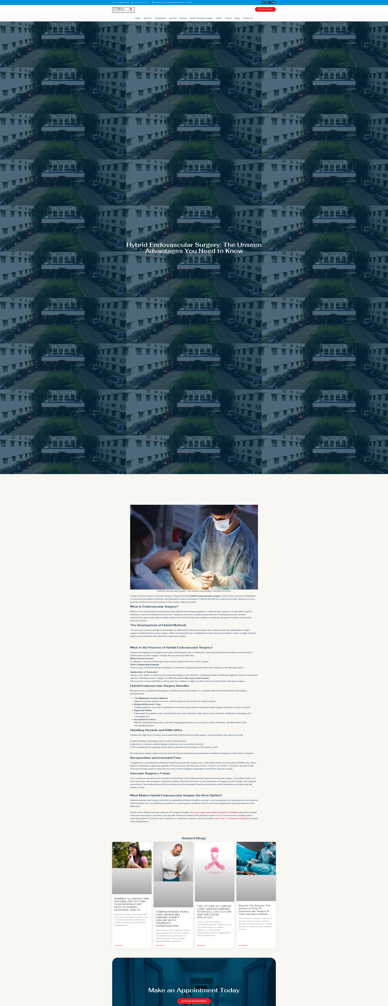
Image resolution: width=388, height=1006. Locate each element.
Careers (228, 18)
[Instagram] (270, 2)
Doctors (183, 18)
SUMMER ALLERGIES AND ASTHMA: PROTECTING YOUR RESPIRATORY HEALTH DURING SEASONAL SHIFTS (131, 904)
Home (137, 18)
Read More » (118, 945)
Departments (160, 18)
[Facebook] (263, 2)
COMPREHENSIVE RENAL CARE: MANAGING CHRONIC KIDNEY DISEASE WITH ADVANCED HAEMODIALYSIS (172, 918)
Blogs (237, 18)
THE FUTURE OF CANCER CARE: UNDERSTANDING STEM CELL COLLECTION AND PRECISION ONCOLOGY (214, 912)
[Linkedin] (266, 2)
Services (173, 18)
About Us (147, 18)
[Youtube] (273, 2)
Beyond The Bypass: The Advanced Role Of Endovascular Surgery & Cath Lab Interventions (254, 910)
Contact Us (248, 18)
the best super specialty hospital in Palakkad (214, 812)
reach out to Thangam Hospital (231, 818)
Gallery (219, 18)
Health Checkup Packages (201, 18)
